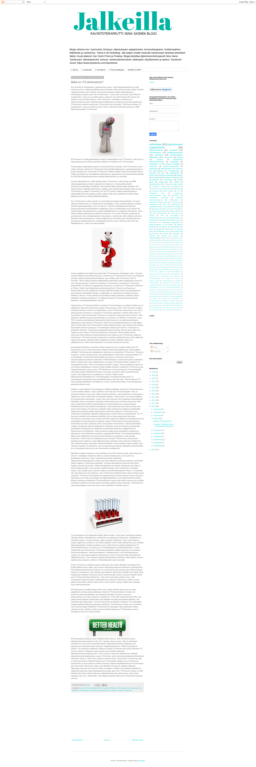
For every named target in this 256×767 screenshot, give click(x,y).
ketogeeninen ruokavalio (158, 197)
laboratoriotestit (161, 267)
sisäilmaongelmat (169, 294)
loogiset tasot (178, 269)
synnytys (164, 298)
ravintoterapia (155, 152)
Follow (151, 82)
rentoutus (165, 233)
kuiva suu (163, 265)
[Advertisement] (107, 717)
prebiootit (166, 283)
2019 (154, 391)
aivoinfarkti (171, 249)
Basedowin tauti (157, 209)
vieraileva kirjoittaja (172, 164)
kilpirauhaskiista (156, 150)
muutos (177, 278)
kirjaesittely (174, 162)
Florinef (175, 209)
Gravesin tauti (167, 242)
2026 (154, 372)
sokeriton (180, 294)
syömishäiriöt (176, 298)
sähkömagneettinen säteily (157, 301)
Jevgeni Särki (178, 242)
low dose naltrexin (158, 271)
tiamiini (181, 301)
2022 (154, 381)
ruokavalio (173, 150)
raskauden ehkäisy (155, 289)
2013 (154, 450)
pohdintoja (155, 144)
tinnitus (153, 303)
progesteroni (153, 285)
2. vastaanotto (87, 70)
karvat (160, 260)
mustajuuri (168, 278)
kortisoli (180, 157)
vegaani (164, 309)
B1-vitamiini (179, 238)
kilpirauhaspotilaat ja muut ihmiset (161, 224)
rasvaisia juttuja (178, 231)
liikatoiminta (167, 269)
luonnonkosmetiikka (174, 271)
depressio (163, 253)
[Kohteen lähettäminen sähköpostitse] (95, 685)
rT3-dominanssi (84, 690)
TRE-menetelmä (161, 213)
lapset (151, 229)
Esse (158, 242)
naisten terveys (154, 280)
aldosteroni (175, 195)
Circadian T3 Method (109, 688)
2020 (154, 388)
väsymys (176, 236)
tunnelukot (162, 305)
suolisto (176, 182)
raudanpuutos (153, 204)
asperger (170, 251)
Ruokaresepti (157, 177)
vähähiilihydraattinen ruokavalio (159, 206)
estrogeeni (172, 253)
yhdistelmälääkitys (155, 238)
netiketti (177, 280)
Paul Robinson (175, 186)
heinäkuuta (158, 430)
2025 (154, 375)
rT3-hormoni (94, 690)
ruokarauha (165, 292)
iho (182, 256)
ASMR (171, 238)
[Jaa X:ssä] (100, 685)
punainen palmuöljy (166, 285)
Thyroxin (160, 160)
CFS (178, 191)
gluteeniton (152, 220)
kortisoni (152, 175)
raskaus (167, 289)
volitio (177, 309)
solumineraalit (155, 296)
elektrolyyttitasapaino (173, 218)
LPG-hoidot (167, 245)
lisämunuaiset (173, 200)
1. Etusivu (74, 70)
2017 (154, 397)
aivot (152, 251)
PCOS (161, 247)
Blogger (142, 761)
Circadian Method (96, 688)
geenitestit (154, 256)
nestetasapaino (167, 280)
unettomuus (176, 233)
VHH (162, 215)
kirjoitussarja (153, 265)
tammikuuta (158, 446)
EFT (152, 242)
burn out (178, 251)
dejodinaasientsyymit (156, 218)
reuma (157, 292)
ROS (179, 247)
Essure (167, 209)
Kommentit (156, 351)
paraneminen (154, 180)
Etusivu (107, 740)
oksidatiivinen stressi (163, 231)
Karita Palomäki (170, 211)
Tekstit (154, 347)
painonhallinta (158, 171)
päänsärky (177, 285)
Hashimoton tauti (156, 193)
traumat (180, 303)
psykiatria (164, 202)
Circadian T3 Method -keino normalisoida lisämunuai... (163, 425)
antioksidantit (161, 251)
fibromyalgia (179, 189)
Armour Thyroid (84, 688)
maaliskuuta (158, 440)
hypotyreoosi (126, 688)
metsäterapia (165, 276)
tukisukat (154, 305)
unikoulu (164, 236)
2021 (154, 385)
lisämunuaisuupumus (171, 166)
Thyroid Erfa (127, 690)
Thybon (120, 690)
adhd (151, 249)
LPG (159, 245)
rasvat (178, 202)
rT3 (172, 202)
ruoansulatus (163, 182)
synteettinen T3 (104, 690)
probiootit (177, 283)
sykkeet (154, 298)
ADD (165, 238)
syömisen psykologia (166, 175)
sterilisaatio (179, 296)
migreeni (176, 276)
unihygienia (179, 305)
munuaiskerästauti (155, 278)
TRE (150, 213)
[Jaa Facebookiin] (103, 685)
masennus (179, 169)
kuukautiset (163, 227)
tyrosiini (171, 305)
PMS (167, 247)
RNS (173, 247)
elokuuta (157, 418)
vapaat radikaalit (154, 309)
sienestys (152, 294)
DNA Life (160, 240)
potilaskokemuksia (175, 152)
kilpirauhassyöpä (175, 262)
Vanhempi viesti (137, 740)
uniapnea (152, 236)
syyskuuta (157, 415)
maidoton (168, 229)
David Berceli (179, 240)
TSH (172, 213)
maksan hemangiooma (173, 274)
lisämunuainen (166, 169)
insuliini (164, 258)
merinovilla (152, 276)
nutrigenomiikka (154, 283)
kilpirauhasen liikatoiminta (170, 222)
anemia (170, 189)
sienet (159, 294)
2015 (154, 403)
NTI (179, 211)
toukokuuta (158, 433)
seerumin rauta (176, 292)
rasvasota (155, 233)
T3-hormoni (113, 690)
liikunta (159, 229)
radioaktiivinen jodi (155, 287)
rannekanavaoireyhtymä (172, 287)
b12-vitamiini (174, 215)
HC (182, 209)
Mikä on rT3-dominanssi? (162, 421)
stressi (164, 204)
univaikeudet (155, 307)
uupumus (152, 173)
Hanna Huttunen (157, 211)
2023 (154, 378)
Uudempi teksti (77, 740)
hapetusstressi (164, 220)
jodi (170, 258)
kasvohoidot (168, 260)
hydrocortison (175, 220)
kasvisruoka (153, 222)
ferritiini (180, 253)
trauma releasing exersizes (167, 303)
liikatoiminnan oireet (155, 269)
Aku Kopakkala (178, 206)
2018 (154, 394)
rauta (174, 289)
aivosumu (180, 249)
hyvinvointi (155, 191)
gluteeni (175, 256)
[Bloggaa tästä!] (98, 685)
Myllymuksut (153, 247)
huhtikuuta (158, 436)
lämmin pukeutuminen (156, 274)
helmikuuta (158, 443)
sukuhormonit (175, 204)
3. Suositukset (100, 70)
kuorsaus (171, 265)
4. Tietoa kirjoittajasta (116, 70)
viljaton (171, 309)
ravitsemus (158, 155)
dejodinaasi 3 (153, 253)
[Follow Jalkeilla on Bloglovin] (160, 91)
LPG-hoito (177, 245)
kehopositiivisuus (162, 262)
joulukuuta (158, 409)
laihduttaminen (175, 227)
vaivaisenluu (176, 307)
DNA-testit (169, 240)
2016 (154, 400)
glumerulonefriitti (166, 256)
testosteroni (172, 301)
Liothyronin (134, 688)
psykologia (153, 169)
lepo (170, 267)
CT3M (119, 688)
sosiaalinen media (167, 296)
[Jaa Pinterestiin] (106, 685)
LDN (153, 245)
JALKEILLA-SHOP (134, 70)
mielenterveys (153, 202)
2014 (154, 406)
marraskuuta (158, 412)
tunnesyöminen (155, 184)
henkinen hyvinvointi (172, 177)
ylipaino (180, 175)
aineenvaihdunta (160, 249)
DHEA (153, 240)
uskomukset (166, 307)
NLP (163, 173)
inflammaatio (155, 258)
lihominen (177, 267)
